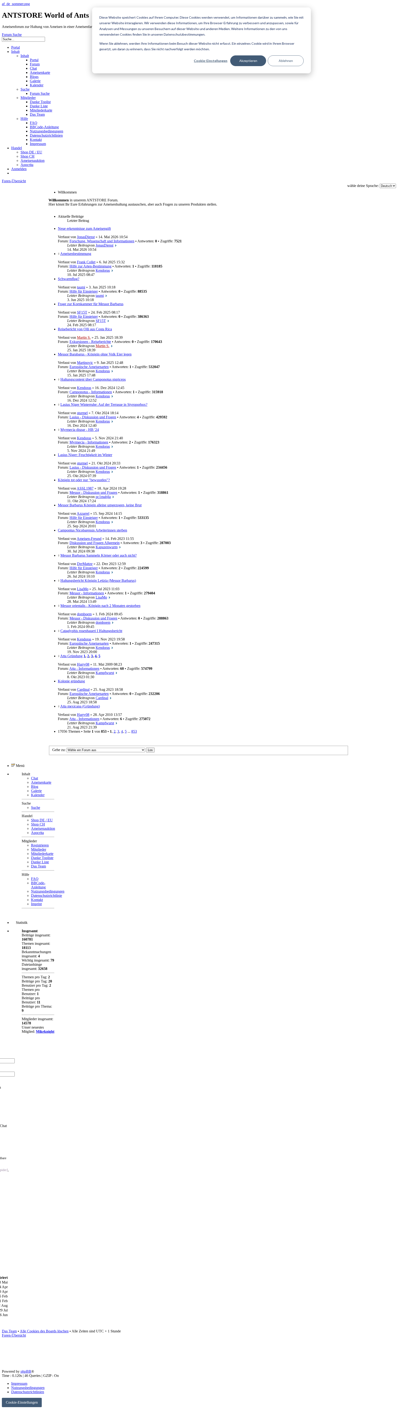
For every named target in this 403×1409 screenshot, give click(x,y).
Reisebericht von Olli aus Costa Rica (85, 329)
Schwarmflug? (68, 279)
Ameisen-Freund (89, 539)
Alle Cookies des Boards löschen (44, 1331)
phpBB (26, 1371)
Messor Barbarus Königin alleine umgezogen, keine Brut (100, 505)
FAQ (34, 879)
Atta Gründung (71, 656)
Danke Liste (40, 862)
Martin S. (84, 337)
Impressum (19, 1383)
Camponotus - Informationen (90, 392)
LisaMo (82, 589)
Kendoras (103, 270)
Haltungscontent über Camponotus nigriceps (93, 379)
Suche (35, 807)
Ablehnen (286, 61)
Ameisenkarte (41, 782)
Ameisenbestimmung (75, 254)
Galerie (36, 791)
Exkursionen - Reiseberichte (90, 342)
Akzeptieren (248, 61)
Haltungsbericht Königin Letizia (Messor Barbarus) (98, 581)
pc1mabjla (103, 497)
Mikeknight (45, 1031)
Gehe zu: (59, 750)
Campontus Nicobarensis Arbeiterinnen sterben (92, 530)
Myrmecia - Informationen (88, 442)
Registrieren (40, 845)
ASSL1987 (85, 488)
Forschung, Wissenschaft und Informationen (101, 241)
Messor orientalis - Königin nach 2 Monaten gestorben (100, 606)
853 (134, 731)
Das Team (38, 866)
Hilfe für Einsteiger (83, 291)
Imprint (36, 904)
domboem (84, 614)
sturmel (82, 413)
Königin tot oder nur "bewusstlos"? (84, 480)
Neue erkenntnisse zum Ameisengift (84, 228)
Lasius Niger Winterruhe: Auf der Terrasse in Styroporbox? (103, 404)
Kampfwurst (105, 673)
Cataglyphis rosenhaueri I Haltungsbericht (91, 631)
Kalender (38, 795)
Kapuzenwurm (107, 547)
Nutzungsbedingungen (47, 891)
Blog (34, 787)
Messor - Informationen (86, 593)
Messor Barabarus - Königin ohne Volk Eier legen (95, 354)
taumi (81, 287)
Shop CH (38, 824)
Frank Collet (86, 262)
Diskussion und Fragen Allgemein (94, 543)
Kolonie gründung (71, 681)
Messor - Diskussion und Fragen (93, 493)
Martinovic (85, 363)
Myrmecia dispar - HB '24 (79, 430)
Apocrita (37, 833)
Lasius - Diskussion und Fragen (92, 417)
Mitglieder (38, 849)
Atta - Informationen (84, 669)
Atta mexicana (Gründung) (80, 706)
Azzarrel (83, 513)
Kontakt (37, 900)
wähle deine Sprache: (363, 186)
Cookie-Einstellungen (210, 61)
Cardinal (83, 689)
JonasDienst (86, 237)
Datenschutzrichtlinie (46, 896)
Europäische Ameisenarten (89, 367)
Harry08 (83, 664)
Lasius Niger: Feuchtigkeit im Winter (85, 455)
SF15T (82, 312)
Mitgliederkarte (42, 854)
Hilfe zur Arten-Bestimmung (90, 266)
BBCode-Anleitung (38, 885)
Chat (34, 778)
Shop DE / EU (42, 820)
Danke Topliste (42, 858)
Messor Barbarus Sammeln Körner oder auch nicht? (98, 555)
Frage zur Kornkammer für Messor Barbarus (90, 304)
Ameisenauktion (43, 828)
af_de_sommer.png (16, 4)
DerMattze (85, 564)
